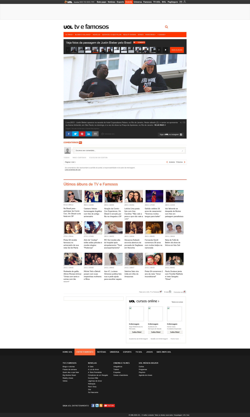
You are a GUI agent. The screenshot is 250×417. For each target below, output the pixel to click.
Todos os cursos (177, 302)
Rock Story (92, 387)
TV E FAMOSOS (69, 363)
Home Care (175, 339)
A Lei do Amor (93, 369)
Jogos (149, 352)
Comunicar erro (179, 292)
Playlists (142, 372)
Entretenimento (84, 352)
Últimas (68, 35)
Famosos (147, 2)
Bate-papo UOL (164, 352)
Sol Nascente (93, 392)
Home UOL (68, 352)
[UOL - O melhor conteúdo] (67, 3)
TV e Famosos (91, 26)
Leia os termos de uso (72, 170)
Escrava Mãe (93, 378)
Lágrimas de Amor (95, 381)
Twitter (97, 405)
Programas (143, 369)
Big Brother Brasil (69, 375)
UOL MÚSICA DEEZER (148, 363)
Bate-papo (101, 2)
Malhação (91, 384)
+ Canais (161, 35)
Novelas (96, 35)
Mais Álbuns (177, 50)
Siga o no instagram (169, 134)
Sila (89, 389)
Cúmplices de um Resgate (98, 375)
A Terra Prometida (95, 372)
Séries (140, 35)
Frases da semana (70, 369)
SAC (93, 2)
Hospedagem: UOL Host (181, 415)
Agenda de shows (145, 375)
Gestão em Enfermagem (159, 339)
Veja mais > (160, 125)
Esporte (120, 2)
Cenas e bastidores (120, 375)
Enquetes (117, 372)
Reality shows (129, 35)
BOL (164, 2)
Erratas (166, 292)
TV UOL (156, 2)
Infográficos (117, 366)
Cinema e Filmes (121, 363)
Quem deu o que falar (111, 35)
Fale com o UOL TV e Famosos (149, 292)
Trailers (116, 369)
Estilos (141, 366)
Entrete (129, 2)
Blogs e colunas (82, 35)
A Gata (90, 366)
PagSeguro (173, 2)
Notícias (111, 2)
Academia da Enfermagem (138, 339)
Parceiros (150, 35)
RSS (101, 405)
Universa (138, 2)
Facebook (93, 405)
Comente (141, 42)
